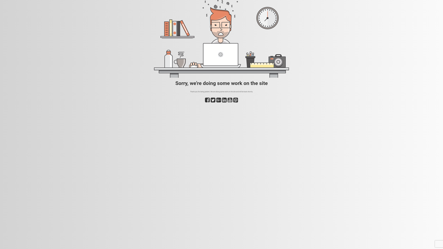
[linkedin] (224, 101)
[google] (218, 101)
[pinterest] (235, 101)
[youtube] (230, 101)
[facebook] (207, 101)
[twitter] (213, 101)
